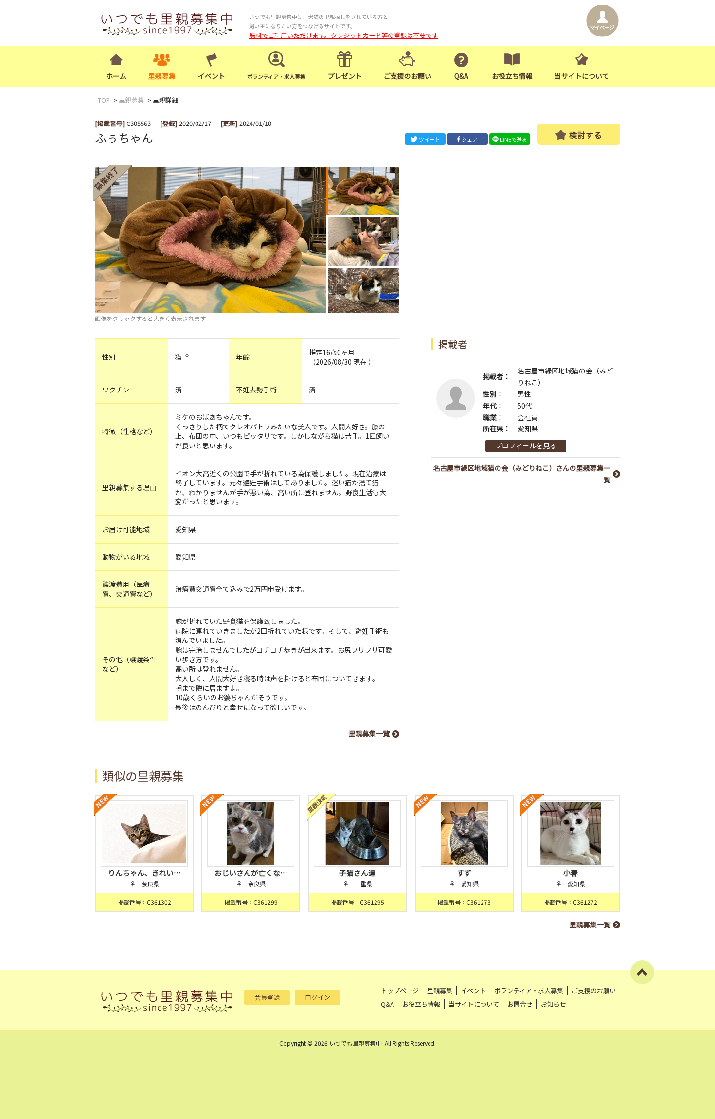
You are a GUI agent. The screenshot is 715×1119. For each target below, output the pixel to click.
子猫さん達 (357, 873)
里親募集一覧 (369, 733)
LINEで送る (513, 139)
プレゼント (345, 76)
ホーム (116, 76)
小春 (570, 873)
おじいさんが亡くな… (250, 873)
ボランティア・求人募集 (528, 990)
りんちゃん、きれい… (144, 873)
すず (464, 873)
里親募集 (162, 76)
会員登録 (267, 997)
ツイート (429, 139)
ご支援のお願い (407, 76)
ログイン (317, 997)
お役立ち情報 (512, 76)
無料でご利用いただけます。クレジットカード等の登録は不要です (343, 35)
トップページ (400, 990)
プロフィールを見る (525, 445)
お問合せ (520, 1004)
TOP (104, 100)
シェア (470, 139)
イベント (211, 76)
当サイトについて (581, 76)
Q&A (461, 76)
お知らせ (553, 1004)
